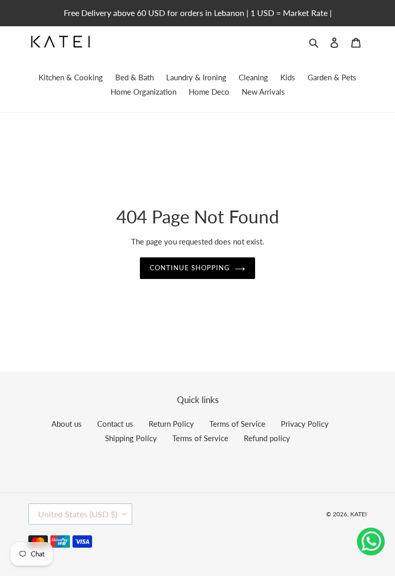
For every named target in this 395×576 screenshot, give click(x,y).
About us (66, 423)
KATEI (358, 514)
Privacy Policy (305, 423)
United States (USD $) (77, 514)
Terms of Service (237, 423)
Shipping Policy (131, 438)
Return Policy (171, 423)
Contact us (115, 423)
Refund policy (267, 438)
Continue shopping (190, 268)
